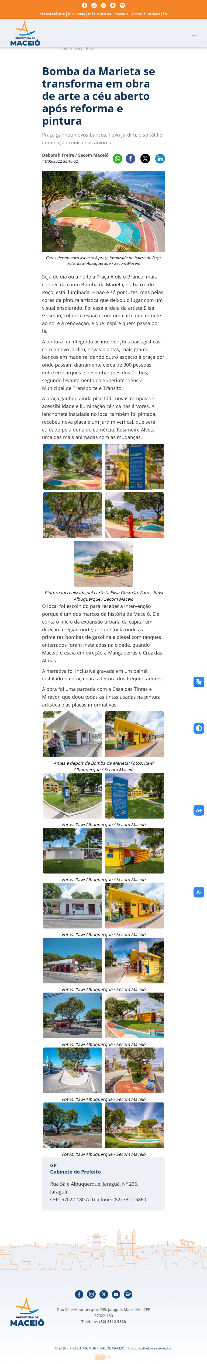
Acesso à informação (149, 14)
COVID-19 (121, 14)
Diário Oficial (100, 14)
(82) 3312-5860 (112, 1321)
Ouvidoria (76, 14)
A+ (199, 810)
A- (198, 892)
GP (53, 1165)
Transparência (52, 14)
